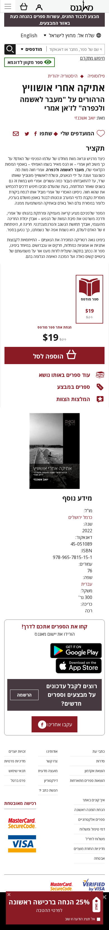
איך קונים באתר (94, 799)
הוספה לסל (48, 356)
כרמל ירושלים (80, 517)
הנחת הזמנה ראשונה (89, 809)
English (29, 35)
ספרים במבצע (73, 387)
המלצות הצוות (73, 399)
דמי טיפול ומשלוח (92, 829)
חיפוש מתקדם (92, 58)
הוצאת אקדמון (95, 770)
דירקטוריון (51, 780)
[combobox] (75, 49)
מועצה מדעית (48, 770)
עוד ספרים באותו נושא (64, 375)
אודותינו (52, 751)
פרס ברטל (18, 780)
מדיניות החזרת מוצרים (89, 848)
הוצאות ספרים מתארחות (87, 780)
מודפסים (33, 49)
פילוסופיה (96, 76)
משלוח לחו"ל (95, 838)
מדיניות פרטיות (14, 761)
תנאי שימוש (17, 770)
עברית (86, 584)
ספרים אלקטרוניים (91, 819)
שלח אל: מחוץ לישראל (71, 35)
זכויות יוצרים (17, 751)
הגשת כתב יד (48, 790)
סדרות (100, 761)
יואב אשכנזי (84, 118)
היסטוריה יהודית (62, 76)
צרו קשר (52, 761)
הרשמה (24, 695)
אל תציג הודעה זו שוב (80, 918)
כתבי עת (99, 751)
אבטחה (99, 858)
